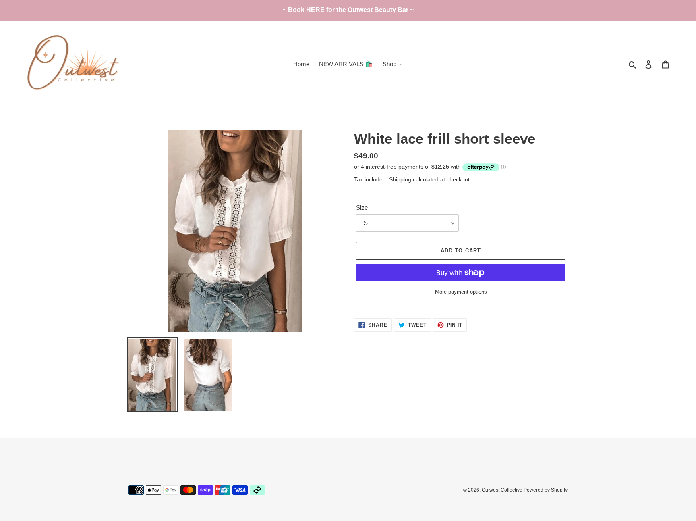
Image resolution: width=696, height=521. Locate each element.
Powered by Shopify (546, 490)
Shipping (400, 179)
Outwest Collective (503, 490)
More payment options (461, 292)
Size (362, 207)
